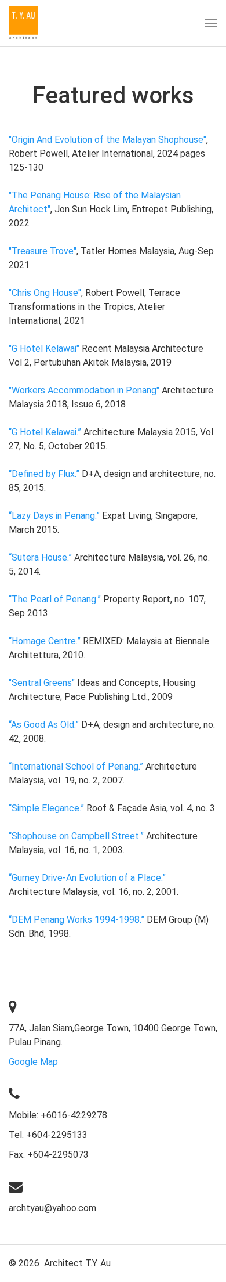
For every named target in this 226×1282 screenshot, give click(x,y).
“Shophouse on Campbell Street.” (76, 836)
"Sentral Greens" (42, 682)
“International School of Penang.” (76, 766)
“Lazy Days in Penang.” (54, 515)
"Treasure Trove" (42, 251)
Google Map (33, 1061)
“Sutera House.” (40, 557)
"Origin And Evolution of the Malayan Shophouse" (107, 139)
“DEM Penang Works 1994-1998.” (76, 919)
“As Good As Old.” (44, 724)
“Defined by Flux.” (44, 473)
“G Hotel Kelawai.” (45, 432)
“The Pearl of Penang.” (55, 599)
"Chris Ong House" (45, 292)
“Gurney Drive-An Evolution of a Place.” (87, 877)
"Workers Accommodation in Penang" (84, 390)
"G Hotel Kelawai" (44, 348)
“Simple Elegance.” (46, 808)
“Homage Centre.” (45, 641)
